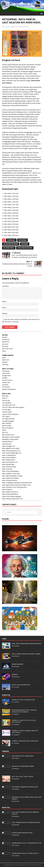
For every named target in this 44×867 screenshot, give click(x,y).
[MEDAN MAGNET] (6, 668)
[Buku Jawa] (19, 603)
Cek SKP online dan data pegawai (13, 407)
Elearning (5, 364)
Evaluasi (4, 362)
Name (4, 301)
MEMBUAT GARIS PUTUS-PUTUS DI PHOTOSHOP (24, 721)
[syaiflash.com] (22, 10)
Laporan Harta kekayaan (10, 414)
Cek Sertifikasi (6, 403)
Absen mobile (6, 426)
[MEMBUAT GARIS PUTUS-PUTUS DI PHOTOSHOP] (6, 724)
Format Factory (7, 380)
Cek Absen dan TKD (8, 405)
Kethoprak (22, 240)
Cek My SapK (6, 410)
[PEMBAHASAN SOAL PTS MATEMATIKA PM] (6, 847)
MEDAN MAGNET (18, 664)
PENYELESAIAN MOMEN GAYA (22, 833)
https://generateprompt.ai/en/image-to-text (16, 485)
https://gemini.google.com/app (12, 476)
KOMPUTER (6, 695)
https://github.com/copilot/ (11, 448)
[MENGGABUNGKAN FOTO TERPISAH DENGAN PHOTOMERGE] (6, 714)
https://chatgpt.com (8, 446)
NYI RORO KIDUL (9, 248)
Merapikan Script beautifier (11, 437)
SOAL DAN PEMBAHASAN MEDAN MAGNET (27, 643)
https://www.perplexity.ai (10, 494)
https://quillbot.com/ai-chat (11, 473)
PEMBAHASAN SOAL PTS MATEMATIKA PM (26, 843)
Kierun (4, 430)
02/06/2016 (7, 27)
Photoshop (5, 339)
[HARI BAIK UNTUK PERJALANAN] (6, 760)
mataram (24, 244)
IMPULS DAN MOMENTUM (21, 685)
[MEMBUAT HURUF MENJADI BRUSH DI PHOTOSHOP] (6, 735)
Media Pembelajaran (9, 389)
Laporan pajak (7, 412)
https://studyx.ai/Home (9, 480)
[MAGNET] (6, 678)
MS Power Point (7, 349)
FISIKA (4, 639)
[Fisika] (19, 576)
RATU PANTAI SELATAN (25, 248)
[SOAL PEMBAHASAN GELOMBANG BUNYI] (6, 826)
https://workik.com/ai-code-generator (14, 487)
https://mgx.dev (7, 489)
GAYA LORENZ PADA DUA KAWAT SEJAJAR (26, 654)
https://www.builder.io (9, 457)
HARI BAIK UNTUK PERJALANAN (22, 756)
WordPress (5, 342)
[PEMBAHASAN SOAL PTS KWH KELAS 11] (6, 857)
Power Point (6, 382)
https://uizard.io (7, 469)
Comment (5, 286)
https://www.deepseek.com (11, 451)
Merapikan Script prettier (10, 439)
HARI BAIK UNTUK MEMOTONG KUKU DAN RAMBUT (26, 798)
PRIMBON (5, 751)
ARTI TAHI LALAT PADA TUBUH (22, 776)
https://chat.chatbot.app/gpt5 (11, 496)
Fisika (4, 351)
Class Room (6, 373)
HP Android (6, 387)
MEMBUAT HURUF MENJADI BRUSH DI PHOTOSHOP (25, 731)
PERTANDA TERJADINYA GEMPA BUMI (25, 787)
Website (4, 313)
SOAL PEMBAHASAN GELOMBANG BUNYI (26, 822)
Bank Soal (5, 360)
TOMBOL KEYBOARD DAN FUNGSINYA (25, 741)
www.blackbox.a (7, 441)
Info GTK (5, 432)
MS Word (5, 346)
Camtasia (5, 385)
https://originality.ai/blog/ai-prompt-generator (17, 483)
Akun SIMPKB (6, 423)
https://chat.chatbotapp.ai (10, 471)
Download (11, 240)
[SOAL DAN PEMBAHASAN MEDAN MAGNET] (6, 648)
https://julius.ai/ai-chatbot (10, 478)
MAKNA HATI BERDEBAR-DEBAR (23, 766)
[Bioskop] (19, 550)
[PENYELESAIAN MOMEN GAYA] (6, 837)
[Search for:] (22, 512)
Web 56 (4, 398)
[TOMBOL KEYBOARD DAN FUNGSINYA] (6, 745)
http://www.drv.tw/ (8, 435)
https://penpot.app (8, 464)
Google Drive (6, 375)
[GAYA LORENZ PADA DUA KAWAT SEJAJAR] (6, 658)
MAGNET (15, 674)
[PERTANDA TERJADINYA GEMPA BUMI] (6, 791)
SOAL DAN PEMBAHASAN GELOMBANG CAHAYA (25, 813)
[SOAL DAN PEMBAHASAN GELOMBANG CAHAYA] (6, 816)
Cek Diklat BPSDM (8, 419)
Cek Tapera (6, 416)
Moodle (4, 337)
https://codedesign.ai (9, 455)
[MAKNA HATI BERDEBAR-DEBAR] (6, 770)
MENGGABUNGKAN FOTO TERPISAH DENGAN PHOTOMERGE (24, 711)
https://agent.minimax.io (10, 492)
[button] (41, 13)
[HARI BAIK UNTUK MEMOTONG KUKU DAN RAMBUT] (6, 801)
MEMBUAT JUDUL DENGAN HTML (23, 700)
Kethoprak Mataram (11, 244)
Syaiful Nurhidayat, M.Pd (21, 27)
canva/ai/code (6, 444)
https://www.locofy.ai (9, 467)
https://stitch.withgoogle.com (11, 453)
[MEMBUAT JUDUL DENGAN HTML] (6, 704)
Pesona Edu (6, 400)
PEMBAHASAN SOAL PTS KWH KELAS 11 (25, 853)
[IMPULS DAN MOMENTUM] (6, 689)
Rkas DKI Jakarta (7, 428)
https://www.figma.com (9, 462)
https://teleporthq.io (8, 460)
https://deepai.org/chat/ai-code (12, 499)
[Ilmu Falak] (19, 629)
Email (4, 307)
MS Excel (5, 344)
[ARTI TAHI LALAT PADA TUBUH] (6, 781)
